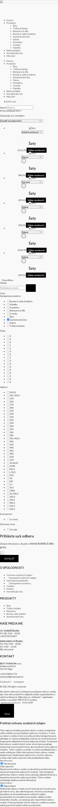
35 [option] (12, 429)
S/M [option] (12, 466)
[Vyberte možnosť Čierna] (32, 157)
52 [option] (12, 459)
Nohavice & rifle (20, 31)
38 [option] (12, 435)
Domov (10, 20)
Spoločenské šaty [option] (18, 319)
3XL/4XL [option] (14, 438)
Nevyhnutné (10, 763)
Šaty (15, 25)
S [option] (11, 478)
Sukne (16, 39)
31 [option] (12, 416)
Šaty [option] (12, 316)
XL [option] (12, 487)
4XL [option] (12, 502)
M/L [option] (12, 469)
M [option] (11, 481)
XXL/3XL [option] (15, 395)
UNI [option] (12, 490)
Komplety (18, 42)
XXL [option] (12, 496)
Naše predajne (13, 50)
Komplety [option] (14, 307)
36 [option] (12, 432)
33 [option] (12, 423)
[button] (29, 104)
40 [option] (12, 441)
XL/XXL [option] (14, 493)
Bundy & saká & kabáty (24, 33)
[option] (10, 336)
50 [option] (12, 456)
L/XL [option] (12, 472)
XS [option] (12, 475)
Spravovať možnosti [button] (10, 702)
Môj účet (10, 55)
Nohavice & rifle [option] (17, 310)
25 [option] (12, 398)
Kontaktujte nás (14, 53)
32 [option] (12, 420)
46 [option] (12, 450)
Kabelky (17, 47)
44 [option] (12, 447)
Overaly (16, 44)
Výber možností (36, 150)
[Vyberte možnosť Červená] (32, 182)
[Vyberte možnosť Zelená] (32, 207)
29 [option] (12, 410)
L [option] (11, 484)
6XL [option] (12, 509)
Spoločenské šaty (21, 36)
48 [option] (12, 453)
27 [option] (12, 404)
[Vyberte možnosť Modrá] (32, 132)
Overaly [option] (13, 313)
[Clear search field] (31, 288)
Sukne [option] (13, 322)
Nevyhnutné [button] (6, 760)
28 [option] (12, 407)
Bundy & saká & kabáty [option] (21, 301)
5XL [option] (12, 505)
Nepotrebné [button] (6, 782)
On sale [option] (13, 529)
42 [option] (12, 444)
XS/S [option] (13, 392)
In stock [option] (14, 519)
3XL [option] (12, 499)
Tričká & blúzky (20, 28)
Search (3, 107)
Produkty (11, 22)
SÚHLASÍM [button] (27, 702)
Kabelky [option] (14, 304)
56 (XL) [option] (14, 463)
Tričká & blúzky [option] (17, 325)
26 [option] (12, 401)
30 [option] (12, 413)
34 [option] (12, 426)
